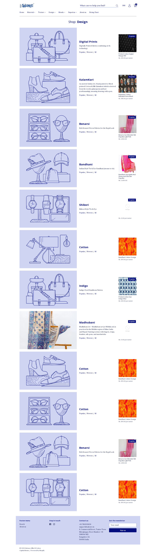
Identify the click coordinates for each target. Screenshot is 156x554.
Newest (90, 52)
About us (83, 12)
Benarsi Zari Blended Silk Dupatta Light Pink (127, 136)
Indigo (83, 286)
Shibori (84, 205)
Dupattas (72, 12)
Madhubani (87, 322)
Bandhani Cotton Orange (127, 257)
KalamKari (86, 79)
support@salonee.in (86, 527)
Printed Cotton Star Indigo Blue (125, 298)
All (95, 52)
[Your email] (122, 525)
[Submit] (117, 6)
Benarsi (84, 124)
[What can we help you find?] (99, 6)
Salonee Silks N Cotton (33, 548)
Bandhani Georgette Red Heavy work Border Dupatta (127, 176)
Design (51, 12)
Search (22, 524)
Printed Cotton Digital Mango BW (126, 55)
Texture (41, 12)
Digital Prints (88, 41)
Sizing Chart (94, 12)
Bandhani (86, 164)
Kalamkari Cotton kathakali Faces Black (126, 95)
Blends (61, 12)
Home (22, 12)
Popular (82, 52)
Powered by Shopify (37, 550)
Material (30, 12)
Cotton (83, 247)
